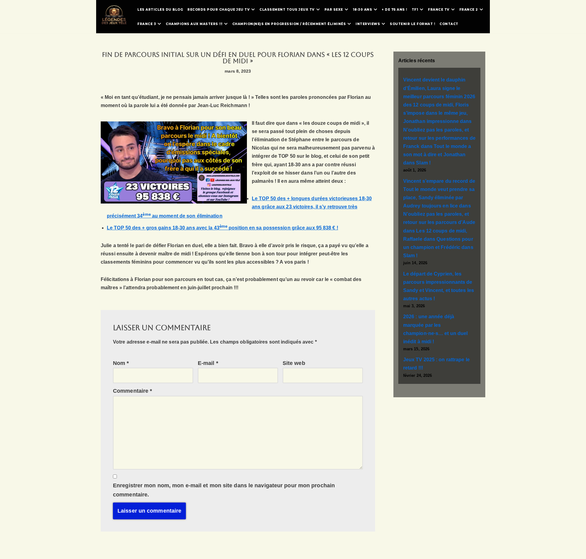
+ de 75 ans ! (394, 10)
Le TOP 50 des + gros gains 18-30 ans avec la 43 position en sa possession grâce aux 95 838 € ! (222, 227)
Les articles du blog (160, 10)
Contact (449, 24)
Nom (121, 363)
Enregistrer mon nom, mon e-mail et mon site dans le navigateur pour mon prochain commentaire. (224, 490)
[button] (253, 9)
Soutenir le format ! (412, 24)
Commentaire (132, 391)
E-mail (208, 363)
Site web (294, 363)
